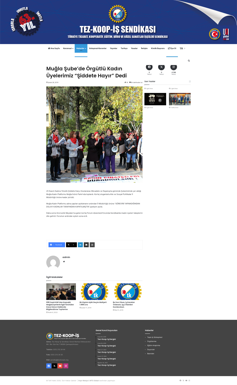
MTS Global (94, 381)
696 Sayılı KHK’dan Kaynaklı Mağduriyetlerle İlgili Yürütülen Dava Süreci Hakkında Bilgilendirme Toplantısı (60, 306)
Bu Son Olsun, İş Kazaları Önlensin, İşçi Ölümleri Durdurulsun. (124, 304)
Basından (150, 354)
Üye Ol (173, 48)
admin (66, 257)
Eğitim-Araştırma (153, 345)
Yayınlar (113, 48)
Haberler (80, 48)
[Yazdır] (92, 244)
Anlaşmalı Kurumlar (98, 48)
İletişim (144, 48)
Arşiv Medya (83, 381)
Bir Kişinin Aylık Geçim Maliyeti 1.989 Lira (93, 303)
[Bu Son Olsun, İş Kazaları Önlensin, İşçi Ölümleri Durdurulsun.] (128, 291)
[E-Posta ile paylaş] (86, 244)
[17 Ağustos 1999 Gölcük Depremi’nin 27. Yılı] (155, 99)
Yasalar (134, 48)
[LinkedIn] (80, 244)
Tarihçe (124, 48)
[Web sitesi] (63, 261)
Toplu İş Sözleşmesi (154, 337)
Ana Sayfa (55, 48)
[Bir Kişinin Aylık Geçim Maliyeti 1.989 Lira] (94, 291)
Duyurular (151, 349)
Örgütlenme (151, 341)
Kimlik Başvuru (158, 48)
